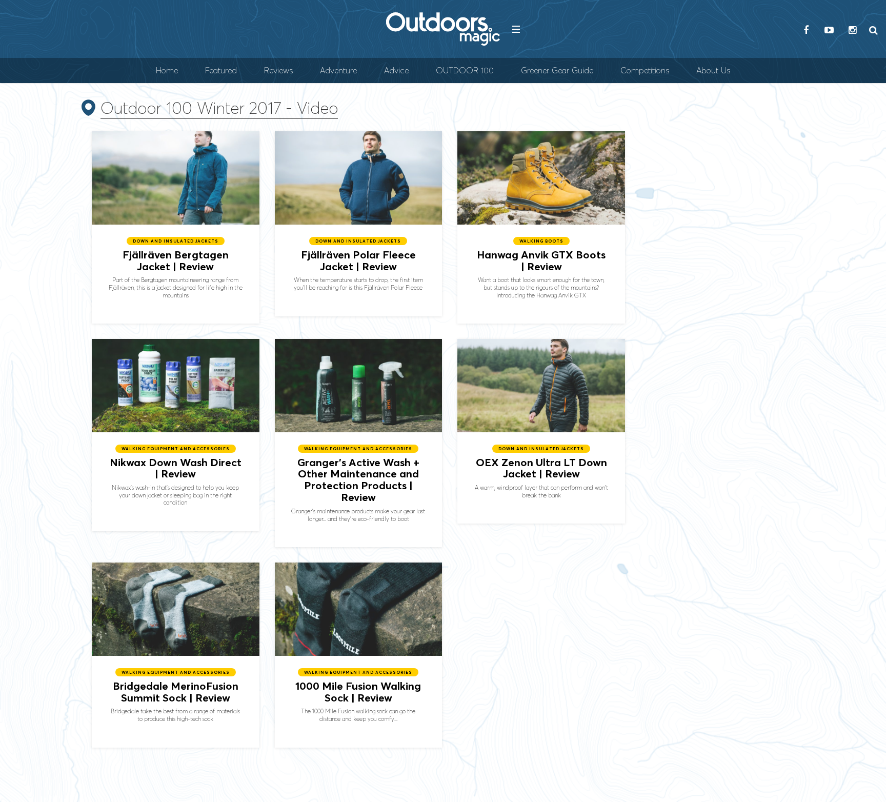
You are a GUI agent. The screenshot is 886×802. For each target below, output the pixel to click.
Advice (396, 70)
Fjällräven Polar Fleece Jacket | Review (358, 223)
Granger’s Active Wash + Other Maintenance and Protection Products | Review (358, 443)
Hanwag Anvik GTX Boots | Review (541, 227)
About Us (713, 70)
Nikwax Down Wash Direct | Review (175, 435)
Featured (221, 70)
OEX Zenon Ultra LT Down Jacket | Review (541, 431)
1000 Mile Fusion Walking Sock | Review (358, 655)
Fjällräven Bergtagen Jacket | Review (175, 227)
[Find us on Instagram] (852, 31)
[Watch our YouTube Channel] (829, 31)
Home (167, 70)
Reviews (278, 70)
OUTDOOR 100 (465, 70)
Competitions (644, 70)
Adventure (338, 70)
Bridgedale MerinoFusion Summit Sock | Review (175, 655)
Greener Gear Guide (557, 70)
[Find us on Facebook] (806, 31)
